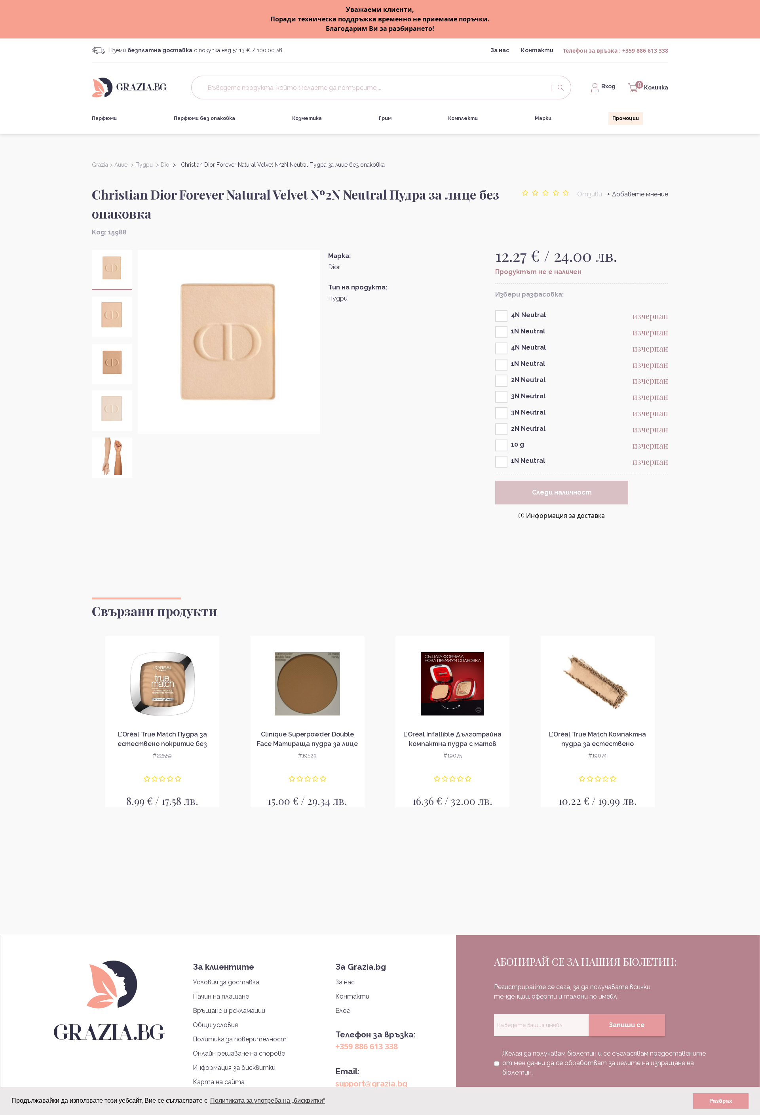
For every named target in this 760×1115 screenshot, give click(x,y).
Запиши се (627, 1025)
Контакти (537, 50)
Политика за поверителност (240, 1039)
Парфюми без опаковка (204, 118)
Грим (385, 118)
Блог (342, 1010)
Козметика (307, 118)
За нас (499, 50)
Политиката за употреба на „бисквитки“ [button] (267, 1100)
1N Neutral (528, 331)
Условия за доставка (226, 982)
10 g (517, 444)
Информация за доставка (565, 515)
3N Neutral (528, 396)
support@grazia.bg (371, 1083)
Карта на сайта (219, 1082)
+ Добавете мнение (637, 194)
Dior (334, 267)
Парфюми (104, 118)
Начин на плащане (221, 996)
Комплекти (463, 118)
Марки (543, 118)
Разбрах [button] (720, 1101)
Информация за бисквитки (234, 1067)
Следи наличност (562, 492)
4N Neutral (528, 315)
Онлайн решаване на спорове (239, 1053)
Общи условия (215, 1025)
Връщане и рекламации (229, 1010)
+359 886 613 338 (645, 50)
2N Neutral (528, 380)
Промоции (625, 118)
